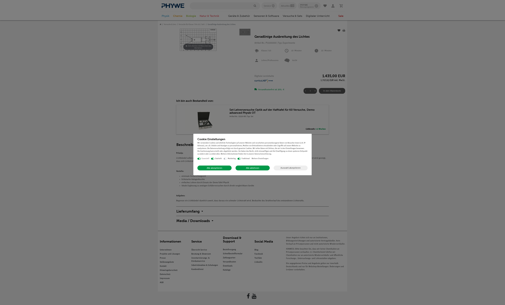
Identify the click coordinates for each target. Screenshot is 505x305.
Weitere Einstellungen (260, 159)
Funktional (246, 159)
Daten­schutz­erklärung (262, 154)
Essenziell (205, 159)
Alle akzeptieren (214, 168)
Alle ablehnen (252, 168)
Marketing (232, 159)
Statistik (218, 159)
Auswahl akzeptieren (291, 168)
